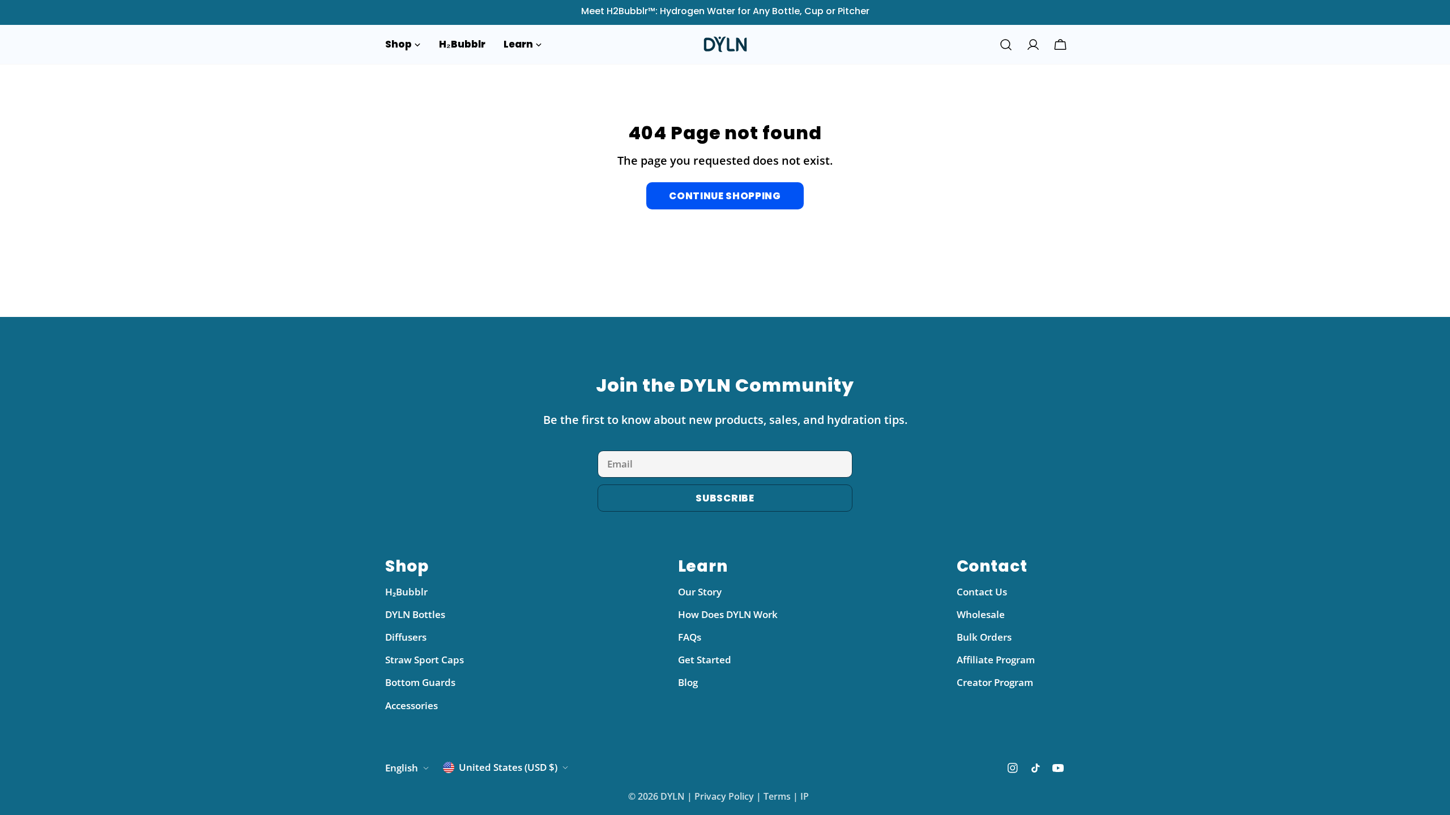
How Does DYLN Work (728, 614)
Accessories (411, 705)
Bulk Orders (984, 637)
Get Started (704, 659)
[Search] (1006, 44)
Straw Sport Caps (424, 659)
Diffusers (406, 637)
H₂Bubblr (406, 591)
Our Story (700, 591)
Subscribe (725, 498)
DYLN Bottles (415, 614)
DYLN (672, 796)
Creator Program (995, 682)
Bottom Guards (420, 682)
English (401, 767)
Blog (688, 682)
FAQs (689, 637)
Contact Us (982, 591)
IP (804, 796)
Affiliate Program (996, 659)
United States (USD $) (508, 767)
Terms (777, 796)
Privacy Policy (724, 796)
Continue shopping (725, 196)
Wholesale (981, 614)
